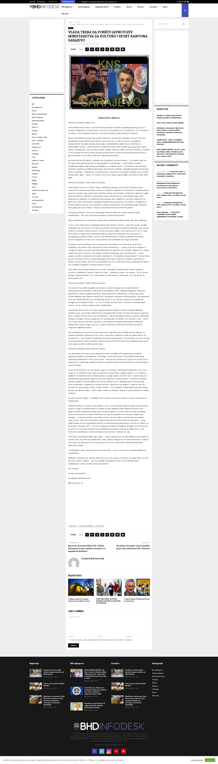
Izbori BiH (36, 144)
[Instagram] (109, 751)
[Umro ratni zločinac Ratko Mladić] (36, 686)
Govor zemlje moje (39, 137)
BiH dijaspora (67, 7)
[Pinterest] (116, 751)
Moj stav (65, 14)
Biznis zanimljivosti (39, 114)
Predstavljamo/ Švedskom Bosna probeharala (137, 600)
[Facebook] (94, 751)
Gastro (34, 134)
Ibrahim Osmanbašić (86, 526)
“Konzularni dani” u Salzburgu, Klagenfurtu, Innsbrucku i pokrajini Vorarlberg (171, 174)
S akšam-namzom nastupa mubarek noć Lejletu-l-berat (79, 600)
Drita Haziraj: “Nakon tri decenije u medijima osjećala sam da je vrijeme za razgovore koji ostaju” (95, 691)
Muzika (34, 167)
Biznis (129, 7)
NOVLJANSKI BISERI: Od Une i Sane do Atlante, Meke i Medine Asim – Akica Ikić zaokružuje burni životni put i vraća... (95, 674)
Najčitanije (36, 170)
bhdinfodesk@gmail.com (113, 745)
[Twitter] (101, 751)
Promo (34, 177)
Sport (165, 7)
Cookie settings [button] (197, 760)
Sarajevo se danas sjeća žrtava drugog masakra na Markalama (53, 672)
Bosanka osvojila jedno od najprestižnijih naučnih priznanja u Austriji (94, 705)
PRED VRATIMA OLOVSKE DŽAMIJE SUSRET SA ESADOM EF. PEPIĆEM (108, 601)
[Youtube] (123, 751)
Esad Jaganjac (162, 212)
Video (34, 203)
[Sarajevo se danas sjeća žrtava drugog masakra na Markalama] (36, 673)
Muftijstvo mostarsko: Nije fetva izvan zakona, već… (100, 2)
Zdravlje (35, 210)
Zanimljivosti (37, 207)
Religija (34, 184)
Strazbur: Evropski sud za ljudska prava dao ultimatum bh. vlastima (133, 547)
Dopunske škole (101, 7)
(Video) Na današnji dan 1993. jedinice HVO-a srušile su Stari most (171, 195)
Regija (34, 180)
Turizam (35, 197)
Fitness (34, 131)
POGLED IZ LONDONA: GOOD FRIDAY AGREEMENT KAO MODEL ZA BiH (170, 214)
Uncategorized (37, 200)
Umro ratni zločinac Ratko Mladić (170, 123)
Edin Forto (73, 526)
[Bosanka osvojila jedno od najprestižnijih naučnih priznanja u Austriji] (76, 706)
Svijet (34, 193)
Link (33, 157)
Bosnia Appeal (83, 7)
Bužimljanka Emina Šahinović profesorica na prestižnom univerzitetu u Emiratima (168, 185)
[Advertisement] (109, 503)
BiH (33, 104)
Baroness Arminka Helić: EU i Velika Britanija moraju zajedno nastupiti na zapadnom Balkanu (86, 548)
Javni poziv (99, 526)
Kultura (140, 7)
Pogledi (35, 174)
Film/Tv (35, 127)
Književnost (36, 147)
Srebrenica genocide (40, 190)
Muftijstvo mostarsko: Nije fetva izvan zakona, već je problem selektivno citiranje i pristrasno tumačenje (54, 700)
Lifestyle (153, 7)
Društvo (117, 7)
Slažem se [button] (210, 760)
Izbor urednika (37, 140)
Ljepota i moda (38, 160)
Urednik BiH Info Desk (77, 44)
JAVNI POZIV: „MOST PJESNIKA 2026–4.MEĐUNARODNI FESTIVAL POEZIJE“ (170, 142)
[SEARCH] (183, 24)
